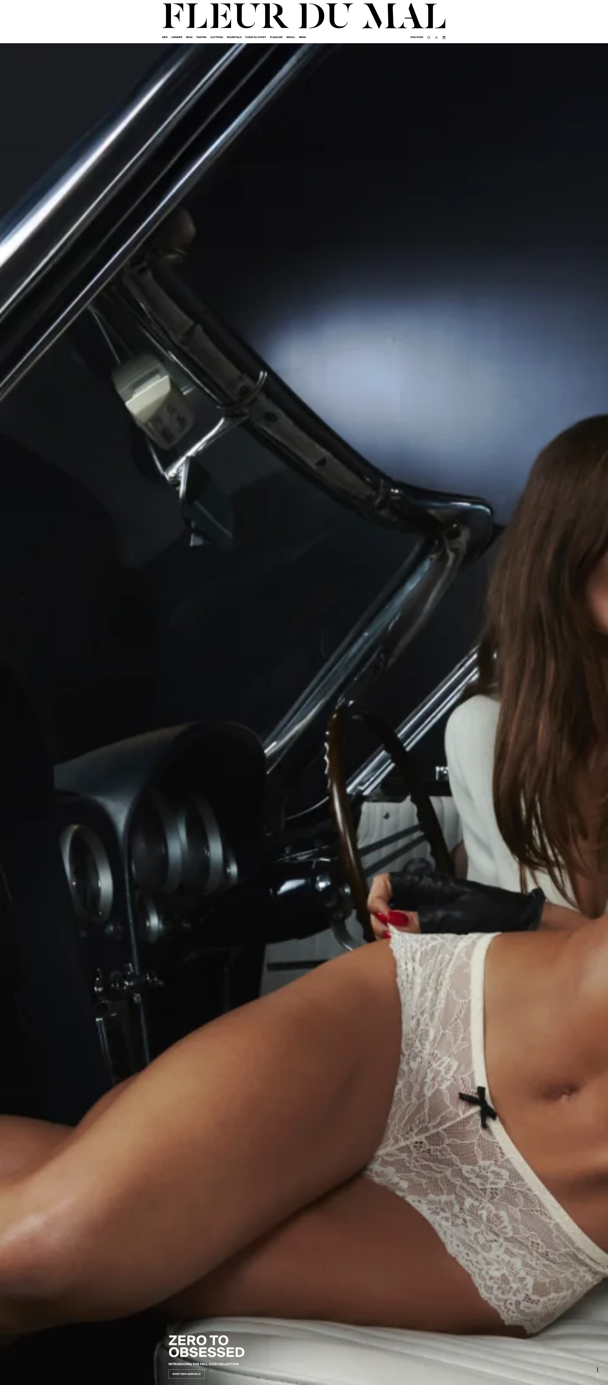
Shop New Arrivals (186, 1374)
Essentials (234, 37)
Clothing (216, 37)
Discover (416, 37)
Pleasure (276, 37)
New (165, 37)
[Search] (429, 37)
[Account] (436, 37)
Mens (302, 37)
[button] (597, 1369)
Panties (201, 37)
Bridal (290, 37)
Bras (189, 37)
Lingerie (176, 37)
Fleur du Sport (255, 37)
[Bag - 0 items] (444, 37)
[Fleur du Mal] (304, 16)
